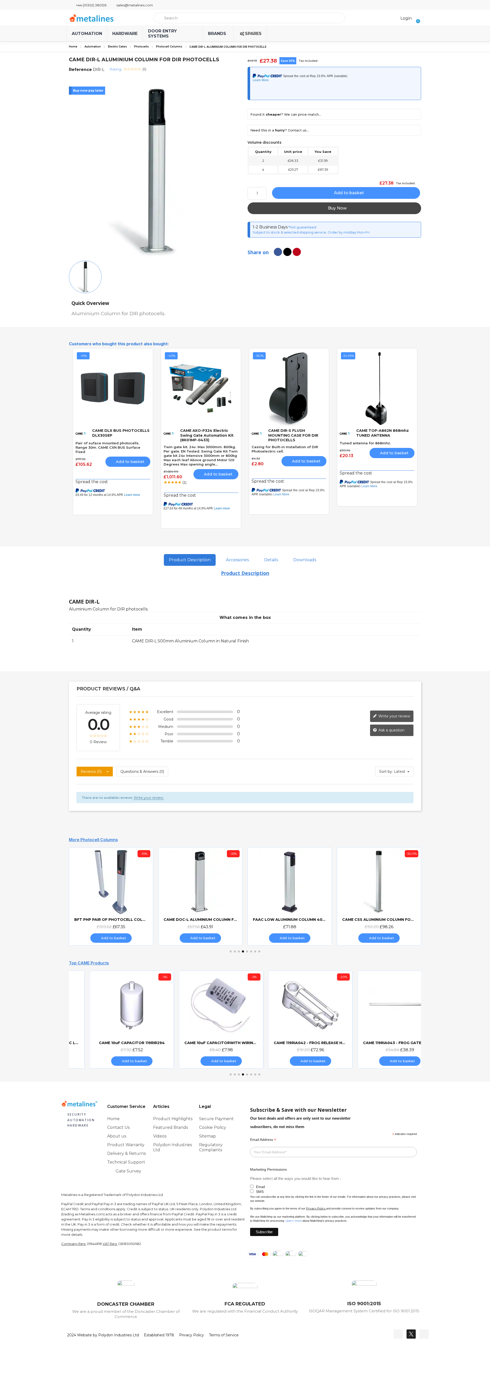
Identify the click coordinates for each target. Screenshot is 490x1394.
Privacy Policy (315, 1208)
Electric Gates (117, 46)
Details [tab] (271, 559)
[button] (416, 18)
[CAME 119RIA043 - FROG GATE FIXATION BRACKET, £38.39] (379, 1019)
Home (73, 46)
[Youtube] (424, 1334)
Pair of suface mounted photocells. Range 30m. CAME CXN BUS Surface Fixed (108, 447)
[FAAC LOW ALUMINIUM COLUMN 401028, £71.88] (290, 896)
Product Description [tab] (190, 559)
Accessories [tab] (237, 559)
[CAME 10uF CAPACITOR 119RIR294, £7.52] (111, 1019)
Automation (92, 46)
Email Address (263, 1139)
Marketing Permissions (268, 1169)
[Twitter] (411, 1334)
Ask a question (391, 730)
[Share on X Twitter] (287, 252)
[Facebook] (398, 1334)
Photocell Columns (169, 46)
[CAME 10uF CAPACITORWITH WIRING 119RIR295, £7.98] (200, 1019)
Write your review (393, 716)
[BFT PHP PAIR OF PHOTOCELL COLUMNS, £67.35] (111, 896)
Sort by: (386, 771)
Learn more (294, 1220)
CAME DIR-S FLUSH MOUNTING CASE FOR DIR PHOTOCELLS (293, 435)
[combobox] (249, 18)
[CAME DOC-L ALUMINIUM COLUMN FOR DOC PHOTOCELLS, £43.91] (200, 896)
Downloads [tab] (304, 559)
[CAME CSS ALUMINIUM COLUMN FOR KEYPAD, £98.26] (379, 896)
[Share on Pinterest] (297, 252)
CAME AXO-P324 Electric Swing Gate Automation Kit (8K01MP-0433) (207, 435)
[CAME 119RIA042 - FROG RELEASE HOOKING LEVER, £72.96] (290, 1019)
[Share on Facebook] (278, 252)
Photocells (141, 46)
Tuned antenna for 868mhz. (365, 443)
